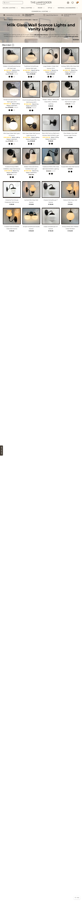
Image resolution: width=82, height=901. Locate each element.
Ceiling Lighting (9, 8)
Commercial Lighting (40, 11)
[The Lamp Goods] (41, 3)
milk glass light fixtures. (41, 34)
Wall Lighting (27, 8)
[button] (8, 70)
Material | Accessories (67, 8)
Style (50, 8)
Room (40, 8)
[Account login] (68, 3)
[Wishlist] (73, 3)
